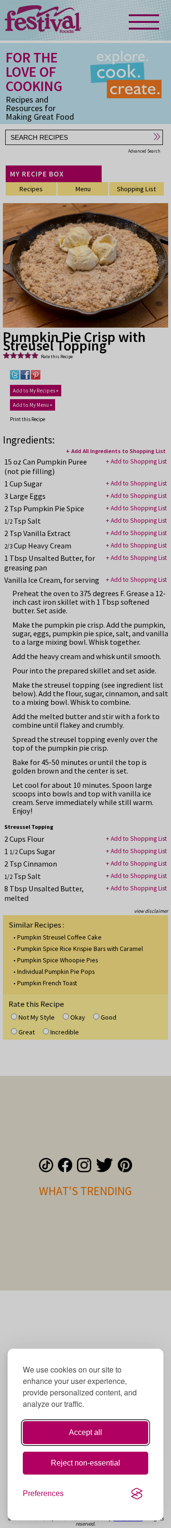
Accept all (85, 1432)
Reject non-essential (85, 1463)
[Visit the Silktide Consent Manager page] (136, 1493)
